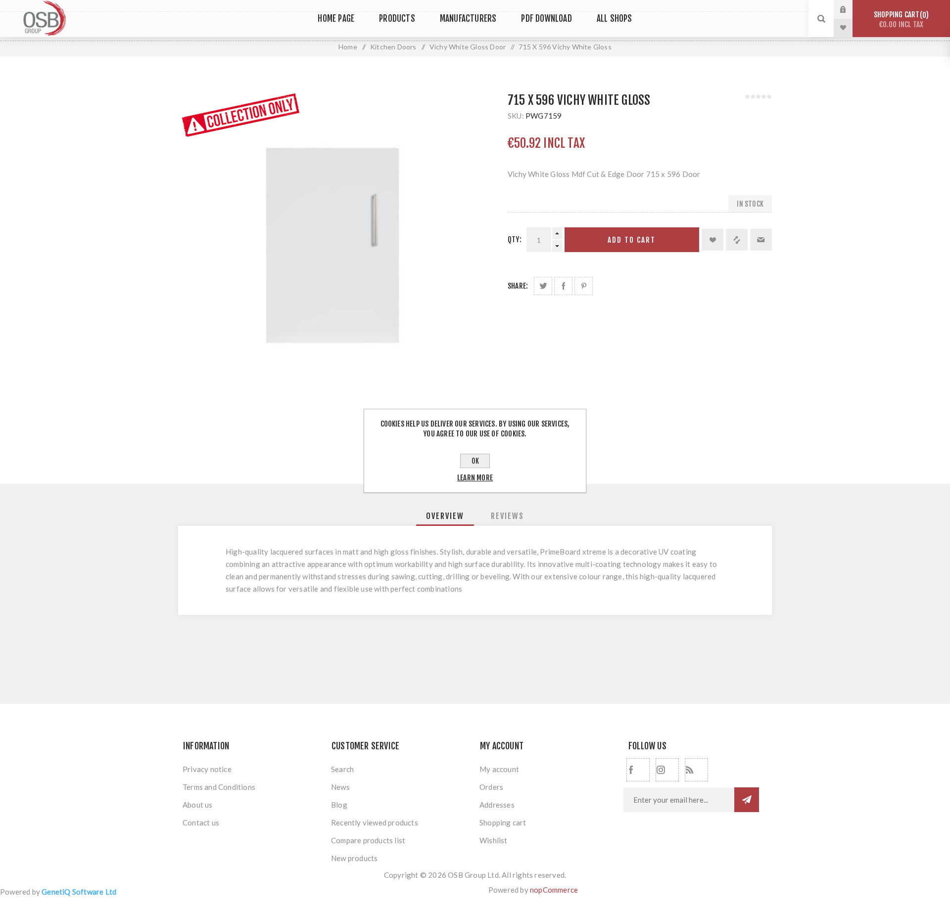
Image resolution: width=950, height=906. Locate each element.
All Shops (614, 18)
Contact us (201, 822)
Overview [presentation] (445, 516)
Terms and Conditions (219, 786)
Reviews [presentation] (507, 516)
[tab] (445, 516)
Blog (339, 804)
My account (499, 769)
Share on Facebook (563, 286)
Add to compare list (737, 240)
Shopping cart (900, 19)
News (340, 786)
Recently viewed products (374, 822)
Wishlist (493, 840)
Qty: (515, 239)
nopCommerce (554, 889)
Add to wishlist (712, 240)
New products (354, 858)
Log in (851, 9)
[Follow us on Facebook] (638, 769)
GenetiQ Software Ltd (79, 891)
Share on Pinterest (583, 286)
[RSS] (696, 769)
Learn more (475, 477)
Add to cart (632, 240)
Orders (491, 786)
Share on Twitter (543, 286)
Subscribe (746, 799)
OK (475, 461)
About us (198, 804)
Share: (518, 286)
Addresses (497, 804)
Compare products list (368, 840)
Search (342, 769)
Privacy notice (207, 769)
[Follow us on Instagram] (667, 769)
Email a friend (761, 240)
